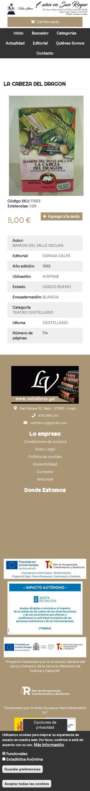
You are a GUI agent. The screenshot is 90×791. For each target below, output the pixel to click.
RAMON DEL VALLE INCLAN (38, 245)
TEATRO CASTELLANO (33, 312)
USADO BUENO (56, 287)
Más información (49, 744)
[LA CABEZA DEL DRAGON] (46, 146)
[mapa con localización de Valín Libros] (45, 519)
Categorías (66, 33)
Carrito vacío (47, 22)
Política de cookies (45, 456)
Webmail (45, 479)
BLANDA (50, 297)
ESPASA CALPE (56, 256)
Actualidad (15, 43)
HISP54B (50, 276)
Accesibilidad (45, 464)
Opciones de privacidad (45, 725)
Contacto (45, 53)
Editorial (40, 43)
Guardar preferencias (22, 769)
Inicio (19, 33)
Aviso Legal (45, 449)
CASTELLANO (55, 322)
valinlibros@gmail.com (48, 423)
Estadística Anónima (24, 759)
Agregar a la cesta (63, 216)
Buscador (40, 33)
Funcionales (17, 754)
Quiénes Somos (70, 43)
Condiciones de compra (45, 441)
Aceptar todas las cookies (26, 784)
